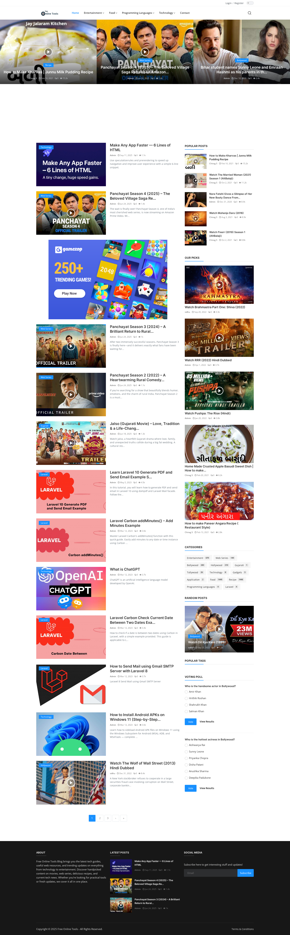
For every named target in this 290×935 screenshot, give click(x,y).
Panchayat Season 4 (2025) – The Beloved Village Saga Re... (140, 195)
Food (216, 579)
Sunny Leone (196, 751)
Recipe (236, 579)
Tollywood (195, 572)
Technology (218, 572)
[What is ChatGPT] (71, 588)
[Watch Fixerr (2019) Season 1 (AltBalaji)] (196, 237)
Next (247, 629)
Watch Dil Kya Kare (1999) (207, 642)
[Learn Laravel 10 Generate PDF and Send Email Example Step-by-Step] (71, 491)
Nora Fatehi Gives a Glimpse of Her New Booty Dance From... (230, 195)
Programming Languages (203, 586)
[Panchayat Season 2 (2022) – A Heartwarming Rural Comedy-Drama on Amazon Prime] (71, 394)
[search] (249, 13)
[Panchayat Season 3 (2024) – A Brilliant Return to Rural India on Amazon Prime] (71, 346)
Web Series (225, 558)
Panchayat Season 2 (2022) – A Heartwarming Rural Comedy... (138, 377)
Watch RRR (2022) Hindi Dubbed (208, 360)
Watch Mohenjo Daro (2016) (226, 213)
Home (75, 12)
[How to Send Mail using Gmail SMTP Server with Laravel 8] (71, 685)
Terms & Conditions (243, 929)
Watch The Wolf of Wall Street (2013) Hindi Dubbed (143, 765)
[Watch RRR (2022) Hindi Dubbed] (219, 338)
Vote (190, 721)
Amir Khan (195, 691)
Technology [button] (166, 12)
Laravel (231, 586)
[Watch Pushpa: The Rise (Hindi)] (219, 391)
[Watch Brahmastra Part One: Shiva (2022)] (219, 285)
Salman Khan (196, 711)
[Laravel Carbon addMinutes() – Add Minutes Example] (71, 540)
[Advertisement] (145, 112)
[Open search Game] (108, 279)
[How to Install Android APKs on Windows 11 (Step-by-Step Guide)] (71, 734)
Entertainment (198, 558)
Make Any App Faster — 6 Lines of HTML (140, 147)
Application (195, 579)
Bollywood (195, 565)
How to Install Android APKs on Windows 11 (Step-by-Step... (137, 717)
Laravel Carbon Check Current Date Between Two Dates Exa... (141, 620)
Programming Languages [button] (137, 12)
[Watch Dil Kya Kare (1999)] (219, 629)
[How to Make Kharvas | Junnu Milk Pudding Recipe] (48, 52)
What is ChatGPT (125, 569)
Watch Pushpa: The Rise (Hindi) (208, 413)
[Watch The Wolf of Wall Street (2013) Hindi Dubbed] (71, 782)
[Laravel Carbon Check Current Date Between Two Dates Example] (71, 637)
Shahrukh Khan (198, 704)
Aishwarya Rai (197, 745)
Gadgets (239, 572)
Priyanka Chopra (198, 758)
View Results (207, 721)
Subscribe (245, 873)
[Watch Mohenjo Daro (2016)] (196, 218)
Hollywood (219, 565)
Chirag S (33, 78)
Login (229, 3)
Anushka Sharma (198, 771)
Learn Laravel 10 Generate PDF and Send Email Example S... (141, 474)
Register (239, 3)
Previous (191, 629)
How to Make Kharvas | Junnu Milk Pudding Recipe (48, 72)
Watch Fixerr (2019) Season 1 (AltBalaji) (227, 234)
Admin (131, 78)
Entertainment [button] (93, 12)
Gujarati (241, 565)
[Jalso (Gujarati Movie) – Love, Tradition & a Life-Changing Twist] (71, 443)
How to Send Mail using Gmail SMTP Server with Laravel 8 (142, 668)
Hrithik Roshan (197, 698)
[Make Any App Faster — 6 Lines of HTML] (71, 164)
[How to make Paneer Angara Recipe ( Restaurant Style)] (219, 501)
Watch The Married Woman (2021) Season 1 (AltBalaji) (230, 176)
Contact (185, 12)
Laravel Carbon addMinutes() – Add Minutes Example (141, 523)
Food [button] (112, 12)
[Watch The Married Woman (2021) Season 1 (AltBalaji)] (196, 180)
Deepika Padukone (200, 777)
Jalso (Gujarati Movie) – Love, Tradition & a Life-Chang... (144, 426)
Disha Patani (196, 764)
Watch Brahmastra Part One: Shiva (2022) (215, 307)
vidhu (112, 773)
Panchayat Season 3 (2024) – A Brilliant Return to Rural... (138, 329)
